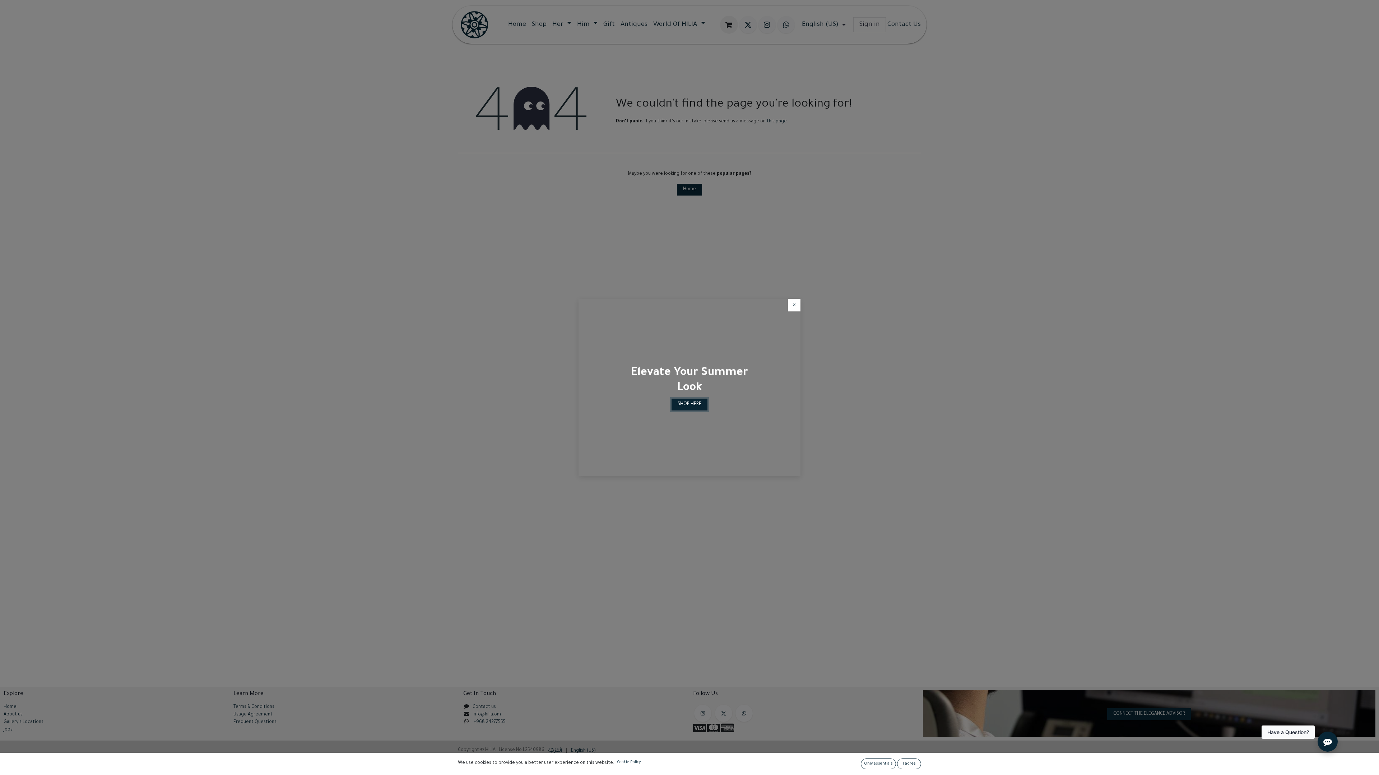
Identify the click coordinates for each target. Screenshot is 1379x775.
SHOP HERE (689, 404)
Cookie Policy (629, 762)
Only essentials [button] (878, 764)
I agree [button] (909, 764)
